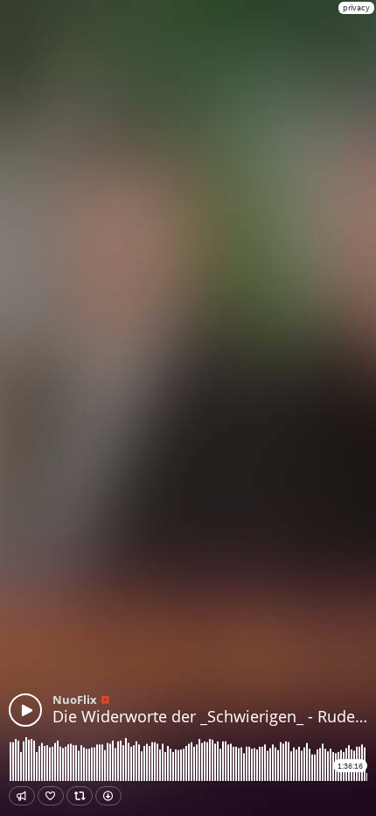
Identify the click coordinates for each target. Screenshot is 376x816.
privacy (356, 7)
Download (108, 795)
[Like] (51, 795)
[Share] (22, 795)
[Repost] (79, 795)
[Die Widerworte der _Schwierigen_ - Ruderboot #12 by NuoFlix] (25, 710)
